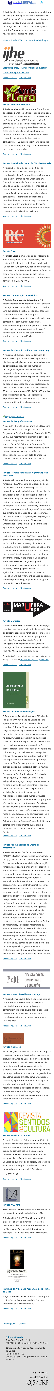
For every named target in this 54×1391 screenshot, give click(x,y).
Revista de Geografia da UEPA (17, 421)
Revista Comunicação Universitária (20, 295)
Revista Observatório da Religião (19, 711)
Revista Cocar (9, 251)
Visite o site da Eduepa (37, 40)
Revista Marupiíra (11, 621)
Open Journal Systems (15, 1323)
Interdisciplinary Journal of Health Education (25, 67)
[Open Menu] (3, 3)
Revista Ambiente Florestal (16, 104)
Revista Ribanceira (12, 1046)
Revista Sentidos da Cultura (16, 1135)
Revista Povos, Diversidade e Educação (22, 994)
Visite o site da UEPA (12, 40)
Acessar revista (10, 77)
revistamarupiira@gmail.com (34, 659)
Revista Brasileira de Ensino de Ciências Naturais (27, 163)
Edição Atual (25, 77)
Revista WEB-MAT (11, 1204)
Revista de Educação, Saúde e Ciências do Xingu (26, 350)
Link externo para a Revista (16, 72)
